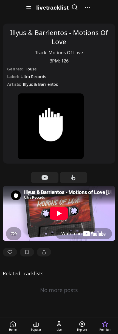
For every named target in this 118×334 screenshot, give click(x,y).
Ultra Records (33, 76)
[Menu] (28, 7)
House (30, 69)
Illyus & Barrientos (40, 84)
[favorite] (10, 252)
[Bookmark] (27, 252)
